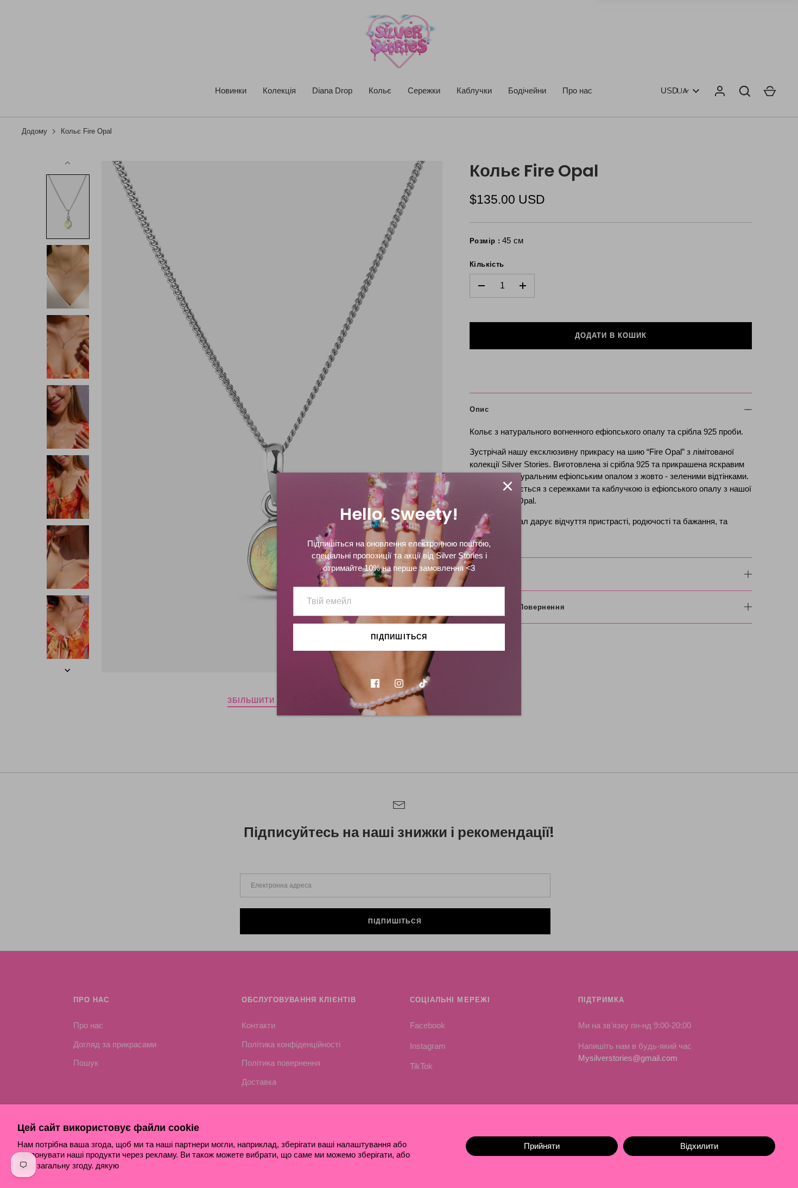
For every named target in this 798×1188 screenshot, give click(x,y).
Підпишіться (399, 637)
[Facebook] (375, 683)
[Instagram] (399, 683)
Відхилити (699, 1146)
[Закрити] (508, 486)
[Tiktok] (423, 683)
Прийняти (542, 1146)
